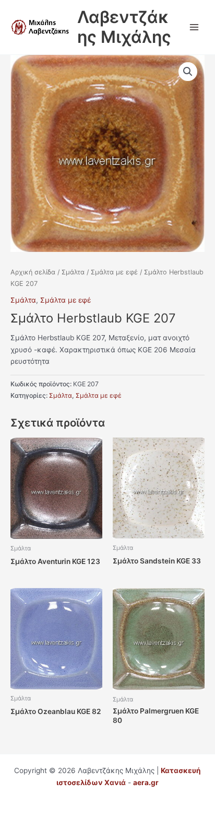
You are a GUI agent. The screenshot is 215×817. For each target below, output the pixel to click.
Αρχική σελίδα (32, 272)
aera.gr (146, 782)
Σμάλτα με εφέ (114, 272)
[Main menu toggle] (194, 27)
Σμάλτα (73, 272)
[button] (187, 71)
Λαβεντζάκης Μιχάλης (124, 27)
